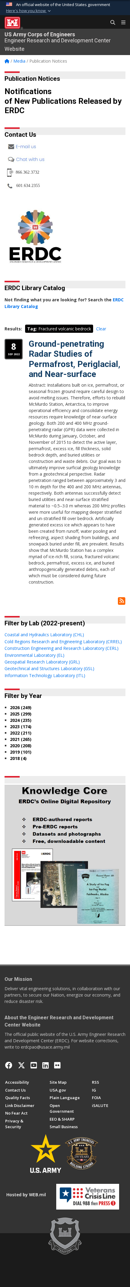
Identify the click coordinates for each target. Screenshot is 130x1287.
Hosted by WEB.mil (26, 1194)
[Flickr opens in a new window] (57, 1065)
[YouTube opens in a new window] (34, 1065)
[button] (29, 11)
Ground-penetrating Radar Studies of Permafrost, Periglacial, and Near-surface (74, 359)
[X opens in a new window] (21, 1065)
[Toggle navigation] (120, 22)
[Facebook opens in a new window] (8, 1065)
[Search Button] (110, 22)
